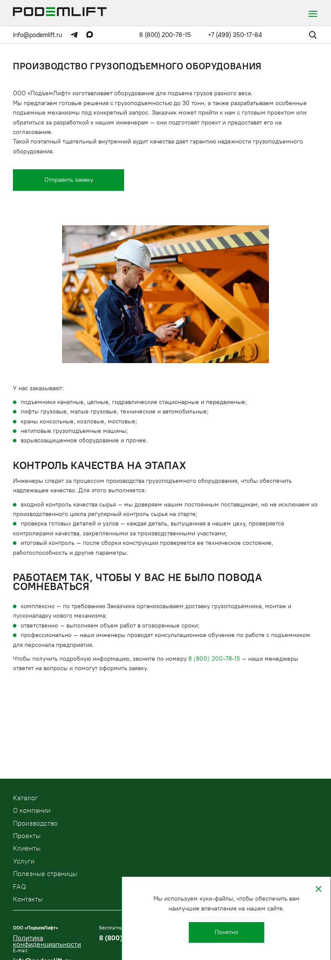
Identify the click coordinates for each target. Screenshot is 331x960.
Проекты (27, 836)
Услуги (23, 861)
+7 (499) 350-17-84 (235, 35)
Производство (35, 823)
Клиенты (27, 848)
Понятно (226, 932)
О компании (31, 810)
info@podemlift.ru (37, 35)
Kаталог (25, 798)
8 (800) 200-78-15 (165, 35)
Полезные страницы (45, 874)
